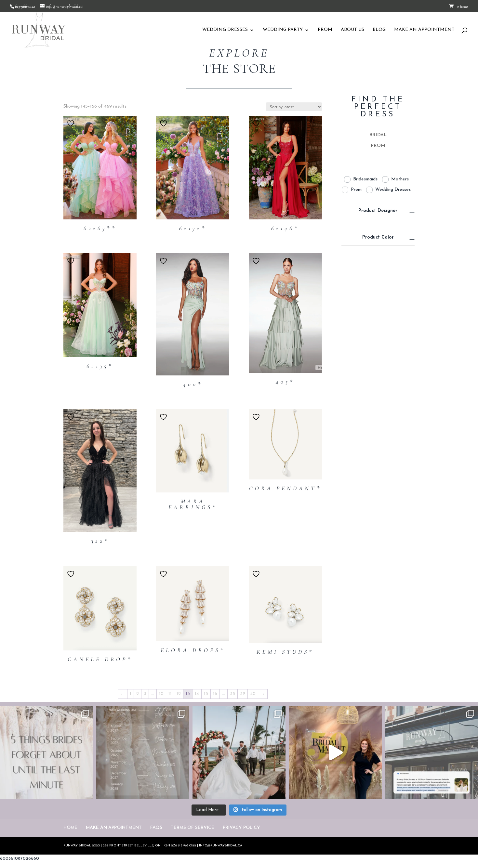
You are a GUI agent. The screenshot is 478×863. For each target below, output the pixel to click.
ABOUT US (352, 30)
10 (161, 693)
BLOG (379, 30)
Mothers (400, 179)
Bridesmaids (365, 179)
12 (179, 693)
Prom (356, 189)
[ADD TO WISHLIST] (71, 123)
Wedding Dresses (393, 189)
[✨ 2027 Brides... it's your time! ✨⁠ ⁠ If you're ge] (142, 752)
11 (170, 693)
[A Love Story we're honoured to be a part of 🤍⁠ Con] (239, 752)
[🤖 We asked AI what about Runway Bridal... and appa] (431, 752)
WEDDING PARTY (283, 30)
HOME (70, 827)
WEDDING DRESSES (225, 30)
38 (232, 693)
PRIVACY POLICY (241, 827)
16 (215, 693)
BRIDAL (378, 135)
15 (206, 693)
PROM (325, 30)
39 (242, 693)
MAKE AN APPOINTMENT (424, 30)
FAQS (156, 827)
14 (197, 693)
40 (253, 693)
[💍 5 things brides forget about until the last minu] (46, 752)
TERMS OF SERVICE (192, 827)
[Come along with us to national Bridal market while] (335, 752)
